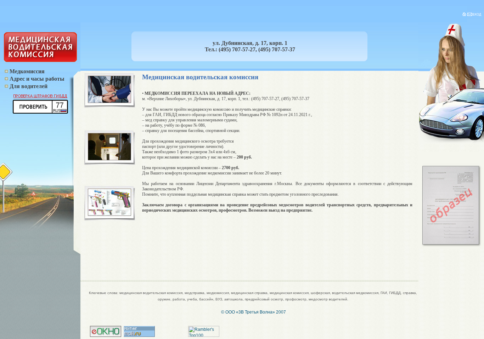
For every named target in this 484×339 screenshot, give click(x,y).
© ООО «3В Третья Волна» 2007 (253, 312)
